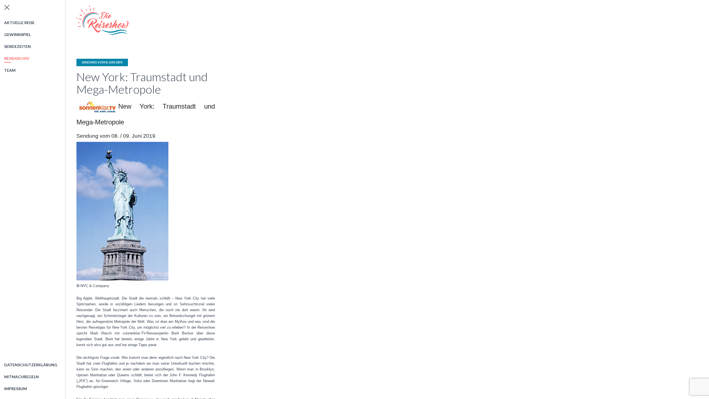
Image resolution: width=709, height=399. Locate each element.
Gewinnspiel (17, 34)
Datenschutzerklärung (30, 364)
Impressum (15, 388)
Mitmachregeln (21, 376)
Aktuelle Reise (19, 22)
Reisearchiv (16, 58)
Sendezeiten (17, 46)
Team (10, 70)
